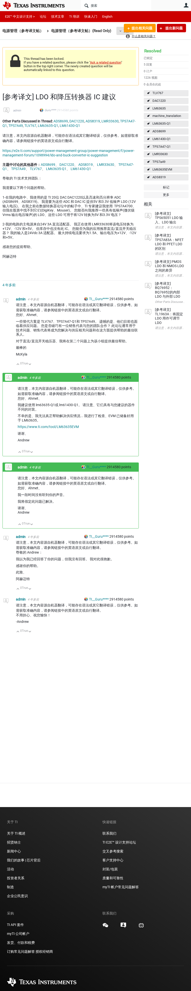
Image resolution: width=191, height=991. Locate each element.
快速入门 (90, 16)
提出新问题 (174, 28)
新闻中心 (14, 851)
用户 (186, 5)
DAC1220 (159, 101)
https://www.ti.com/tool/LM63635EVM (48, 427)
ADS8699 (159, 131)
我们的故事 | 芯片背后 (24, 860)
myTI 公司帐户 (18, 934)
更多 (166, 195)
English (107, 16)
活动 (10, 869)
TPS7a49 (158, 162)
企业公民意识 (17, 896)
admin (17, 110)
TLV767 (157, 93)
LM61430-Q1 (161, 139)
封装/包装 (110, 869)
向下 (30, 364)
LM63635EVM (162, 169)
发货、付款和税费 (21, 943)
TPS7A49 (15, 126)
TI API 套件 (15, 925)
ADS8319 (159, 177)
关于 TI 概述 (16, 833)
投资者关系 (15, 878)
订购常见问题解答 (21, 952)
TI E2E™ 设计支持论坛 (119, 842)
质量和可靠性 (113, 878)
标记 (166, 187)
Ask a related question (105, 62)
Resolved (152, 50)
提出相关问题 (142, 28)
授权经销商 (44, 952)
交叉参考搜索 (112, 851)
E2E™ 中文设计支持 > (20, 16)
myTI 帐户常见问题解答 (120, 887)
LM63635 (159, 108)
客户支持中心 (112, 860)
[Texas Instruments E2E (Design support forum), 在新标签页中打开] (123, 927)
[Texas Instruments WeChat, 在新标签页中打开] (105, 927)
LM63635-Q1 (161, 123)
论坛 (43, 16)
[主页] (37, 5)
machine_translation (166, 116)
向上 (18, 364)
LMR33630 (160, 154)
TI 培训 (74, 16)
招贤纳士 (14, 842)
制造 (10, 887)
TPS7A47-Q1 (161, 146)
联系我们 (109, 833)
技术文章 (57, 16)
